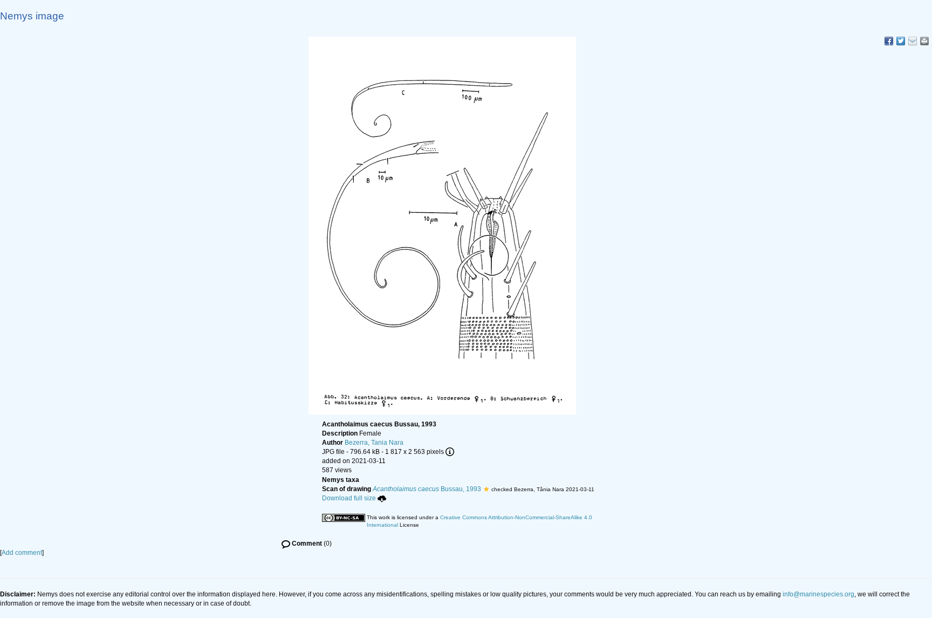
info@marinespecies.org (818, 594)
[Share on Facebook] (889, 41)
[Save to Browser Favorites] (912, 41)
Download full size (349, 498)
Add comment (22, 552)
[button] (486, 489)
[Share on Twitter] (900, 41)
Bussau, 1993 (427, 489)
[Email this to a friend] (924, 41)
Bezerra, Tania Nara (374, 442)
